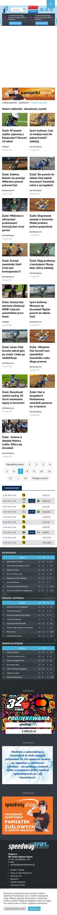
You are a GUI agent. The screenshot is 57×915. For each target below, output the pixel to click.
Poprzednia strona (15, 464)
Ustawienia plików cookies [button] (15, 909)
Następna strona (40, 478)
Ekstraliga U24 (8, 190)
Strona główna (9, 102)
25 (25, 478)
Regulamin (14, 879)
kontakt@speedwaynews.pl (23, 864)
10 (41, 471)
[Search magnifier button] (24, 9)
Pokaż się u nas (16, 876)
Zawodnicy (24, 102)
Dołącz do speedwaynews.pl (21, 873)
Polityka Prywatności (18, 882)
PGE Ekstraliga (36, 147)
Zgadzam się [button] (34, 909)
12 (10, 478)
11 (49, 471)
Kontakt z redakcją (17, 870)
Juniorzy (5, 147)
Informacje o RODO (17, 885)
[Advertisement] (28, 57)
